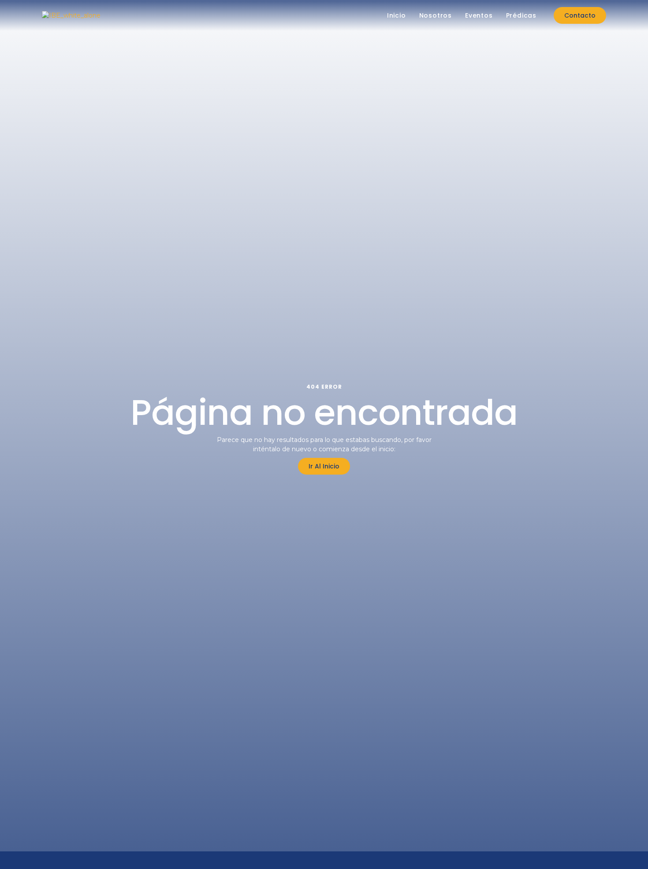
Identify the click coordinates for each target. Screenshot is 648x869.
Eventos (479, 15)
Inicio (396, 15)
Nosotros (435, 15)
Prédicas (521, 15)
